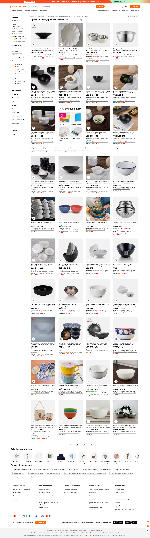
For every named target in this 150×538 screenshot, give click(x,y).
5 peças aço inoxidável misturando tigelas (109, 148)
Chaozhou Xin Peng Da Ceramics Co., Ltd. (124, 312)
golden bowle (36, 148)
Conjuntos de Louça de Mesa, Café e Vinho (58, 16)
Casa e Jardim (40, 16)
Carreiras (15, 499)
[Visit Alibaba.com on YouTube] (130, 509)
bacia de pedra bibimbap (54, 473)
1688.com (57, 530)
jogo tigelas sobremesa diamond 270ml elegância (45, 477)
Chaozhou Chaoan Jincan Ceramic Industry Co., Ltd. (98, 433)
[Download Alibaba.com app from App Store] (118, 522)
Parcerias (117, 502)
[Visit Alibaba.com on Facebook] (116, 509)
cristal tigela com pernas (122, 469)
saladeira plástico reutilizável (90, 469)
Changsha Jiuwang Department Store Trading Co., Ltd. (43, 436)
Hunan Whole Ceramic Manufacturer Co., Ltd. (43, 230)
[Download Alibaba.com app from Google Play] (131, 522)
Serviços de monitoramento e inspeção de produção (49, 503)
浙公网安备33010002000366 (103, 535)
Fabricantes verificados (70, 489)
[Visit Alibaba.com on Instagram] (126, 509)
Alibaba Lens (23, 522)
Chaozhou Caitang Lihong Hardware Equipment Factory (98, 60)
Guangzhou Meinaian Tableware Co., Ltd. (42, 273)
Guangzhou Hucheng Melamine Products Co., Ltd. (43, 354)
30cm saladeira (58, 151)
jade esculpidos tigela (19, 473)
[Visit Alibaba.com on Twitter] (123, 509)
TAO (88, 530)
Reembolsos (92, 499)
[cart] (117, 7)
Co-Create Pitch (17, 492)
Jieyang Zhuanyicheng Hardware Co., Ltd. (124, 233)
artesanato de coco (59, 469)
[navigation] (19, 230)
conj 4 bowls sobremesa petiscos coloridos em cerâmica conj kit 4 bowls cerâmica (85, 473)
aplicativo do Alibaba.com (103, 522)
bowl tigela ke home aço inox (21, 477)
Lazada (75, 530)
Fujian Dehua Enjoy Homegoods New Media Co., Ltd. (125, 352)
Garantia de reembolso (45, 492)
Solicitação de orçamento (71, 492)
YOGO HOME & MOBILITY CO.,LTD (40, 393)
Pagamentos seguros (44, 489)
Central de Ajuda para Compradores (99, 489)
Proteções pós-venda (44, 499)
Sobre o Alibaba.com (19, 485)
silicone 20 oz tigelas (72, 151)
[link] (147, 521)
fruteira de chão (66, 477)
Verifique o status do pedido (122, 495)
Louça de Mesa (77, 16)
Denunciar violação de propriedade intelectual (98, 503)
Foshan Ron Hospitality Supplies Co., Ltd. (42, 56)
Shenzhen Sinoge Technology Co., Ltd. (69, 273)
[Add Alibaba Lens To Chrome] (40, 522)
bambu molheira (62, 148)
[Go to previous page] (70, 444)
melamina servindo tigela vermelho (22, 469)
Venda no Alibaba (119, 489)
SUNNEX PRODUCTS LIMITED (121, 189)
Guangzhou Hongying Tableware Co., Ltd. (97, 394)
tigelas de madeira (73, 469)
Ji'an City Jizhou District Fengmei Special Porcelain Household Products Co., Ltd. (125, 393)
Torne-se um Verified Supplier (123, 499)
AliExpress (50, 530)
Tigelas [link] (86, 16)
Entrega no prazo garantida (46, 495)
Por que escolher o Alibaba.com (21, 489)
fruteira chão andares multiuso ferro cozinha (122, 473)
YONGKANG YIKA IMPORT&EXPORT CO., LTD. (71, 393)
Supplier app (69, 522)
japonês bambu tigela (76, 148)
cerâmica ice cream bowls (42, 469)
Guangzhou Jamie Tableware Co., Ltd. (96, 271)
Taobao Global (82, 530)
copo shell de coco (106, 469)
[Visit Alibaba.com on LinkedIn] (119, 509)
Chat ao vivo (92, 492)
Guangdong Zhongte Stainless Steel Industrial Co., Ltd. (125, 56)
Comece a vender (119, 492)
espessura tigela (86, 151)
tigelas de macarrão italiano (36, 473)
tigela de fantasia (49, 148)
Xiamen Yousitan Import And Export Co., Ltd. (70, 58)
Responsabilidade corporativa (21, 495)
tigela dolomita (90, 148)
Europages (100, 530)
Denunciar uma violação (95, 507)
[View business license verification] (90, 535)
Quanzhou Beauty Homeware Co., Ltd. (69, 433)
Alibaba (32, 16)
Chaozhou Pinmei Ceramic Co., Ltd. (95, 230)
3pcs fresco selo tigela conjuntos (41, 151)
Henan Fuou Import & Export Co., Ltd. (68, 231)
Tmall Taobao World (66, 530)
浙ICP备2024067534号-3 (119, 535)
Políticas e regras (43, 507)
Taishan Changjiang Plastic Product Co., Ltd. (70, 352)
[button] (94, 7)
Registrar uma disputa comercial (98, 495)
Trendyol (93, 530)
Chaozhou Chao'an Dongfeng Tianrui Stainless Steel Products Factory (125, 433)
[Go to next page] (98, 444)
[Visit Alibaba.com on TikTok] (133, 509)
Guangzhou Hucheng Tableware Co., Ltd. (42, 101)
